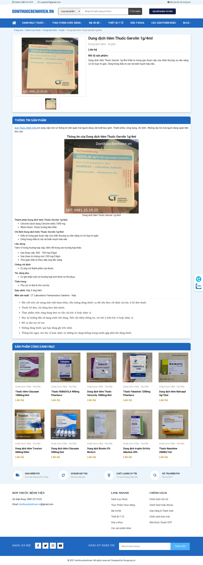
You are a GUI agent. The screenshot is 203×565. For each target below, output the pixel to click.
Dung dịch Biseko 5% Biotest (98, 450)
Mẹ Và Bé (94, 22)
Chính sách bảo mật (160, 516)
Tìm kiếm (136, 11)
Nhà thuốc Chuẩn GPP (161, 522)
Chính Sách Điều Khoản (161, 505)
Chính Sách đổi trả (159, 499)
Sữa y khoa (137, 22)
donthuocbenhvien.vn (30, 504)
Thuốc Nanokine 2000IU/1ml (168, 450)
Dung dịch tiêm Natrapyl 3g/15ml (172, 393)
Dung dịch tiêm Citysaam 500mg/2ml (65, 450)
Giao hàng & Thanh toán (161, 510)
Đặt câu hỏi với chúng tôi (180, 2)
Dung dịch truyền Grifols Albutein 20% (136, 450)
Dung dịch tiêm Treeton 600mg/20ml (28, 450)
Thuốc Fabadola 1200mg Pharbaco (136, 393)
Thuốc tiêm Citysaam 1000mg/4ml (27, 393)
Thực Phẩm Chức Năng (66, 22)
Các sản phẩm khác (163, 22)
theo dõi (180, 546)
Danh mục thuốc (33, 22)
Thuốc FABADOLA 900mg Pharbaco (65, 393)
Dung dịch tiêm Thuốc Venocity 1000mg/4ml (99, 393)
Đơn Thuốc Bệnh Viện (25, 127)
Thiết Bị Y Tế (115, 22)
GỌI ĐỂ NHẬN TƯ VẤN (162, 11)
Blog (186, 22)
